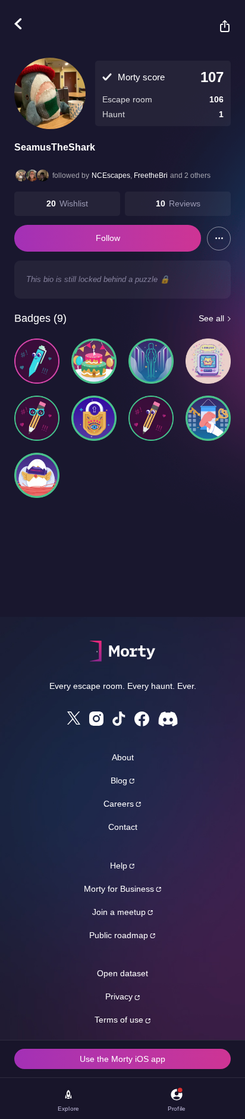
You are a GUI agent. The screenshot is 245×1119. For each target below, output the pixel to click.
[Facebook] (141, 718)
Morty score (141, 77)
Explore (68, 1108)
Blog (119, 780)
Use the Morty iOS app (122, 1059)
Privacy (119, 996)
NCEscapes (111, 175)
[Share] (219, 26)
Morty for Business (119, 889)
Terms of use (119, 1019)
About (123, 757)
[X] (73, 718)
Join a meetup (119, 912)
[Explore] (24, 24)
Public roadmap (118, 935)
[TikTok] (118, 718)
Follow (108, 238)
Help (118, 865)
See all (211, 318)
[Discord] (168, 718)
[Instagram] (96, 718)
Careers (118, 803)
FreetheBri (151, 175)
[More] (219, 238)
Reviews (184, 203)
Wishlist (73, 203)
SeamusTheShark (54, 147)
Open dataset (122, 973)
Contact (122, 827)
